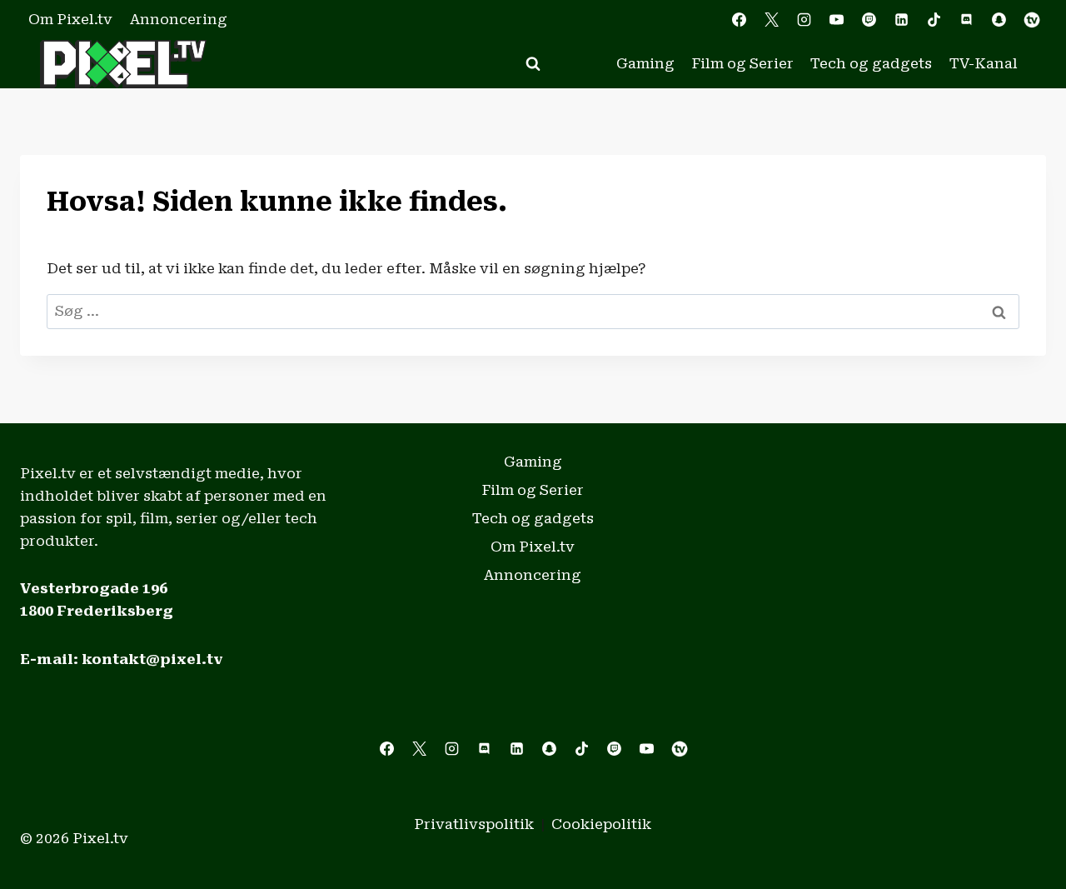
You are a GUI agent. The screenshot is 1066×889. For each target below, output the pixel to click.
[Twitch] (869, 20)
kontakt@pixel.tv (152, 659)
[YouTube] (836, 20)
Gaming (645, 63)
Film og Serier (742, 63)
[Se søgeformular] (533, 64)
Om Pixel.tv (70, 19)
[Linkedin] (902, 20)
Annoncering (178, 19)
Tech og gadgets (871, 63)
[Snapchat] (999, 20)
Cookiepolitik (601, 824)
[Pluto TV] (1032, 20)
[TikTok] (934, 20)
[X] (771, 20)
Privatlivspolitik (474, 824)
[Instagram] (804, 20)
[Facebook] (739, 20)
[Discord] (967, 20)
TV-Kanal (983, 63)
